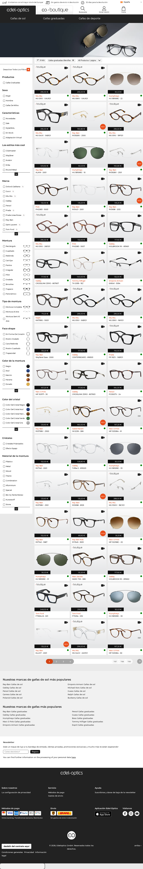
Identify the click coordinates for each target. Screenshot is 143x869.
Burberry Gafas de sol (78, 698)
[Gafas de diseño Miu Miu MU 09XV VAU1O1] (88, 78)
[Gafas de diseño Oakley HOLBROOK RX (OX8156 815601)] (125, 226)
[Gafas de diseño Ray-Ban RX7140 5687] (52, 521)
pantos (9, 265)
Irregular (9, 270)
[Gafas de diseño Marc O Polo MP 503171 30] (52, 373)
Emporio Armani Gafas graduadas (19, 725)
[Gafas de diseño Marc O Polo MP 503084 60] (125, 632)
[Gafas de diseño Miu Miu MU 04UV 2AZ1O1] (88, 632)
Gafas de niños (12, 105)
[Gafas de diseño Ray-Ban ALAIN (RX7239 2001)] (52, 152)
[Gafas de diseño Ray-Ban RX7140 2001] (52, 447)
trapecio (9, 289)
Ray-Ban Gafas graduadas (15, 711)
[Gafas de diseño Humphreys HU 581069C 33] (125, 447)
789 (129, 661)
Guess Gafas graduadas (83, 715)
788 (122, 661)
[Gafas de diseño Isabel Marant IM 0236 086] (88, 410)
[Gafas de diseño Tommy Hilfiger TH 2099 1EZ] (88, 263)
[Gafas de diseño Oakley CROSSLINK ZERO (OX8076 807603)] (88, 373)
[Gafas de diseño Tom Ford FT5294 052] (88, 595)
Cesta (123, 12)
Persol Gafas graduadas (83, 711)
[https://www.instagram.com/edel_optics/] (131, 814)
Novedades (10, 118)
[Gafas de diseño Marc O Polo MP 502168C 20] (125, 521)
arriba (137, 845)
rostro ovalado (12, 339)
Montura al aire (12, 312)
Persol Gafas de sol (12, 691)
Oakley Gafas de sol (12, 688)
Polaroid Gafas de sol (12, 698)
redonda (10, 256)
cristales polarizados (14, 444)
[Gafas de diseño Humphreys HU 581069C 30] (125, 595)
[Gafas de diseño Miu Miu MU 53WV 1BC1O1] (125, 484)
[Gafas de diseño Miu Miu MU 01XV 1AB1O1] (88, 300)
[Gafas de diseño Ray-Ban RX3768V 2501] (52, 484)
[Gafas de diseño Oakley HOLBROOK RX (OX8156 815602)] (125, 558)
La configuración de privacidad (16, 792)
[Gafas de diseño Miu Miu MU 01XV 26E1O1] (52, 226)
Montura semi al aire (13, 318)
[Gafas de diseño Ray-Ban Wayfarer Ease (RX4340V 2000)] (52, 337)
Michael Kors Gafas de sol (80, 688)
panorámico (11, 294)
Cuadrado (10, 251)
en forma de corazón (15, 334)
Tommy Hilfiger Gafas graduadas (87, 721)
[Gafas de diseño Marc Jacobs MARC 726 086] (88, 558)
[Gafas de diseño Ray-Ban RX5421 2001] (88, 189)
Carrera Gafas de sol (12, 694)
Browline (9, 284)
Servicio (52, 788)
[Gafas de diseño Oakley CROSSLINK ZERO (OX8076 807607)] (52, 263)
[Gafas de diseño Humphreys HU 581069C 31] (52, 558)
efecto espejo (11, 448)
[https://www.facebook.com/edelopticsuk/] (125, 814)
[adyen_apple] (31, 813)
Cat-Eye (9, 260)
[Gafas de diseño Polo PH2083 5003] (52, 189)
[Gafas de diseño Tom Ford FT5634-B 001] (52, 595)
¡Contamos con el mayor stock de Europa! (25, 2)
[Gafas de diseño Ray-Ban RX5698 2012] (125, 189)
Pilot (8, 275)
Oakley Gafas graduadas (14, 715)
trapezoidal (11, 353)
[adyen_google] (37, 813)
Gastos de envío (55, 796)
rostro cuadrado (13, 348)
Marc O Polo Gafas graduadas (16, 721)
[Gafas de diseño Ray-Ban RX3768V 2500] (52, 410)
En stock (9, 133)
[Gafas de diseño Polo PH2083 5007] (88, 226)
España (127, 2)
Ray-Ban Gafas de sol (13, 684)
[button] (18, 10)
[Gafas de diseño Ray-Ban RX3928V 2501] (125, 152)
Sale (7, 123)
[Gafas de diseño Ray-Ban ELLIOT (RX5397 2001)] (52, 632)
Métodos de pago (56, 792)
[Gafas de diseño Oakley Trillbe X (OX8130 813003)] (88, 447)
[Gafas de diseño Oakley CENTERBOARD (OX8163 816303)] (88, 337)
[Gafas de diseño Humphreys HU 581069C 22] (125, 78)
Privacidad (29, 852)
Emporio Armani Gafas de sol (81, 684)
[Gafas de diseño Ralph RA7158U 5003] (52, 300)
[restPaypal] (23, 813)
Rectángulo (11, 246)
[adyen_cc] (4, 813)
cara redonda (12, 344)
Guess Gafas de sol (76, 691)
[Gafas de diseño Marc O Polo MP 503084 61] (125, 410)
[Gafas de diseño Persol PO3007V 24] (125, 373)
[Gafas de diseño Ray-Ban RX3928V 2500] (88, 115)
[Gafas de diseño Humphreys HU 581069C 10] (88, 152)
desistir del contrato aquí (16, 846)
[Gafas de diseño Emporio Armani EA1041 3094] (125, 263)
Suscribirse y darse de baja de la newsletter (115, 792)
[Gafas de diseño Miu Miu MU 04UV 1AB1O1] (52, 115)
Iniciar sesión (104, 12)
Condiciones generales (12, 852)
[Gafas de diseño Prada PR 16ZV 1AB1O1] (125, 337)
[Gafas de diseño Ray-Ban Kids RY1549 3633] (88, 521)
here (74, 757)
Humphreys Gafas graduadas (16, 718)
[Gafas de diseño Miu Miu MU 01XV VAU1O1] (52, 78)
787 (115, 661)
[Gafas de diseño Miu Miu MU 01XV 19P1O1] (125, 115)
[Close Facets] (16, 60)
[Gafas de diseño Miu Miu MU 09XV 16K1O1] (125, 300)
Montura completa (14, 307)
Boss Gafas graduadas (82, 718)
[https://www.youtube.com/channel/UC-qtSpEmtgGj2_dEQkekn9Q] (137, 814)
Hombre (9, 101)
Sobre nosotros (9, 788)
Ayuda (98, 788)
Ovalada (9, 280)
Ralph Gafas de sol (76, 694)
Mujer (8, 96)
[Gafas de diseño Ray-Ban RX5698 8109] (88, 484)
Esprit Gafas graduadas (83, 725)
